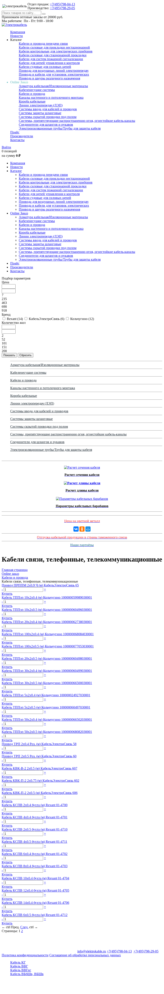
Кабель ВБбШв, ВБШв (27, 974)
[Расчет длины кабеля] (82, 482)
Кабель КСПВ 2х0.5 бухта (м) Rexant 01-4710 (34, 829)
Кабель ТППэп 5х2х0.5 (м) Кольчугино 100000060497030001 (46, 707)
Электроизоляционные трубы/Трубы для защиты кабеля (60, 128)
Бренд (6, 314)
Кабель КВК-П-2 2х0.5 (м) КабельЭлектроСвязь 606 (40, 793)
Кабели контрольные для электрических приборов (55, 51)
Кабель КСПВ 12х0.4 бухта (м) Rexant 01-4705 (35, 890)
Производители (21, 136)
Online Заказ (19, 213)
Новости (16, 36)
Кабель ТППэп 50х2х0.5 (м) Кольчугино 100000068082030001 (47, 732)
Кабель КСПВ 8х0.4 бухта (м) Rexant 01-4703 (34, 866)
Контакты (17, 140)
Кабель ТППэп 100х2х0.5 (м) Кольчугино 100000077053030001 (48, 646)
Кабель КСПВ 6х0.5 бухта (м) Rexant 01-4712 (34, 915)
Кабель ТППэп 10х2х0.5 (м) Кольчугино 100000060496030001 (47, 609)
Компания (17, 32)
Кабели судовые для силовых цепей (45, 67)
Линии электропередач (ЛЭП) (41, 105)
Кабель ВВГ (19, 966)
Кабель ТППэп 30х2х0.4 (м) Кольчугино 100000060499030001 (47, 671)
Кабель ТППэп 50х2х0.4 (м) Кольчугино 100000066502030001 (47, 719)
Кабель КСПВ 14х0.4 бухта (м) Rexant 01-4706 (35, 902)
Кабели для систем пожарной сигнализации (51, 59)
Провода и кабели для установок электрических (54, 74)
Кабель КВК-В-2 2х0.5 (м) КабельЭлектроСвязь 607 (39, 768)
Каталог (16, 171)
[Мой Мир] (88, 529)
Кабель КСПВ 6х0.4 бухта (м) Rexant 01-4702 (34, 854)
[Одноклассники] (82, 529)
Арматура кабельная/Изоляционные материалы (53, 86)
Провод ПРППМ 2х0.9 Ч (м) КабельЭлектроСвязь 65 (40, 585)
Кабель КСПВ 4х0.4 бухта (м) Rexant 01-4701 (34, 817)
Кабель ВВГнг (20, 970)
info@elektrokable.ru (91, 951)
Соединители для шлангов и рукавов (46, 124)
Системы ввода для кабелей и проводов (48, 109)
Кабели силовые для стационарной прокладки (52, 55)
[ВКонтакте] (76, 529)
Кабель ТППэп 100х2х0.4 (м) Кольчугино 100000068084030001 (48, 634)
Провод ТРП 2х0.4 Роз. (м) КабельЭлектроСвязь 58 (39, 744)
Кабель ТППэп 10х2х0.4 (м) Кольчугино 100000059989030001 (47, 597)
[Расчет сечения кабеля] (82, 466)
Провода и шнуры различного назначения (49, 78)
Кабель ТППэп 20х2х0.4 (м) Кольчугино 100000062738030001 (47, 622)
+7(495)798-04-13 (62, 4)
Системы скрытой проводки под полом (47, 117)
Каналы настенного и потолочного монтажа (51, 97)
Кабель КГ (18, 962)
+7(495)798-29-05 (62, 8)
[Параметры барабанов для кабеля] (82, 497)
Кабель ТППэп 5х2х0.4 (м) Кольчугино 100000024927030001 (46, 695)
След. (24, 927)
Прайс (14, 132)
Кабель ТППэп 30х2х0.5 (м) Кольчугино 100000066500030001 (47, 683)
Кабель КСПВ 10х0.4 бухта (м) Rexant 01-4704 (35, 878)
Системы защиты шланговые (40, 113)
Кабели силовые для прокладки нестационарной (54, 47)
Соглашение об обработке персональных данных (85, 955)
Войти (6, 147)
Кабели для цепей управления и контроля (49, 63)
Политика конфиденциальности (25, 955)
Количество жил (14, 322)
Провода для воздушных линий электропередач (53, 70)
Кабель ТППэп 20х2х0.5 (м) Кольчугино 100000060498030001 (47, 658)
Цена (5, 282)
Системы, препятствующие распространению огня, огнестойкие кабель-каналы (77, 121)
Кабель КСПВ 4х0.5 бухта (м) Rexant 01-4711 (34, 841)
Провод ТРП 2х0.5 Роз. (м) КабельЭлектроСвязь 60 (39, 756)
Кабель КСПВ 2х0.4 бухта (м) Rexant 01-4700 (34, 805)
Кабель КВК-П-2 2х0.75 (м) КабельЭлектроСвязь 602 (40, 780)
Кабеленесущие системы (37, 90)
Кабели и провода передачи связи (43, 43)
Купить (7, 593)
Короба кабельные (32, 101)
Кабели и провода (32, 94)
